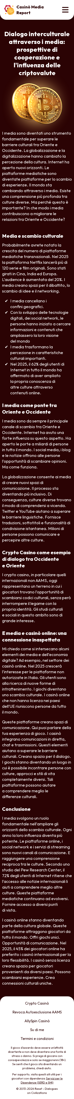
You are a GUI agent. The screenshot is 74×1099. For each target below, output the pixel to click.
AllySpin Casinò (37, 1021)
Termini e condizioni (37, 1038)
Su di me (37, 1029)
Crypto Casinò (37, 1003)
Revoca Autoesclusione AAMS (37, 1012)
